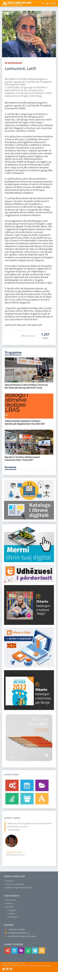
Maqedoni (13, 917)
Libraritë (9, 906)
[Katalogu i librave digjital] (41, 785)
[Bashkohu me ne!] (27, 798)
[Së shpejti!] (27, 785)
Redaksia (9, 880)
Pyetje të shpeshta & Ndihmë (18, 887)
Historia (9, 903)
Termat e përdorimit (14, 884)
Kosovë (11, 913)
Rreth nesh (10, 900)
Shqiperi (12, 910)
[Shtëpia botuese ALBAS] (41, 798)
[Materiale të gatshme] (12, 785)
